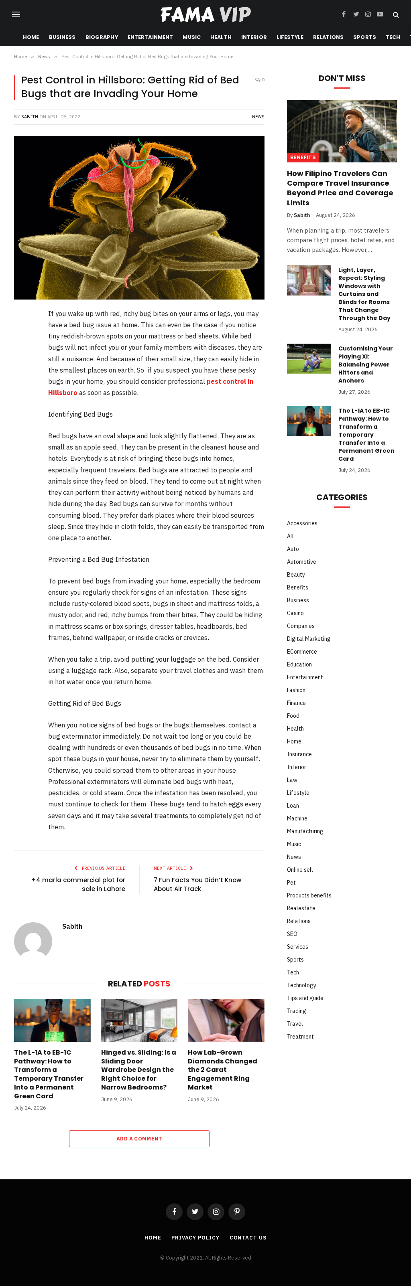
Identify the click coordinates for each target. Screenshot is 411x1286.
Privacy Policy (195, 1237)
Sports (364, 37)
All (290, 536)
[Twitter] (23, 356)
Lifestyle (290, 37)
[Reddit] (23, 398)
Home (31, 37)
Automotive (301, 561)
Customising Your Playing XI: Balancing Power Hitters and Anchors (365, 364)
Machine (297, 818)
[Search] (395, 15)
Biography (101, 37)
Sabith (29, 116)
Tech (393, 37)
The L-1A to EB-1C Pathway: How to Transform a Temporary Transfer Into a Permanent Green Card (48, 1074)
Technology (301, 985)
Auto (293, 549)
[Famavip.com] (205, 15)
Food (293, 715)
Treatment (300, 1036)
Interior (254, 37)
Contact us (248, 1237)
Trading (296, 1011)
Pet (291, 882)
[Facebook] (23, 335)
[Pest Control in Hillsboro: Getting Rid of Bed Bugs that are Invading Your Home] (139, 218)
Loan (293, 805)
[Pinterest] (23, 377)
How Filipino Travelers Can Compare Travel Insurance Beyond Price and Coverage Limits (340, 188)
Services (297, 946)
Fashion (296, 690)
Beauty (296, 574)
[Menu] (16, 15)
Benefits (303, 157)
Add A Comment (139, 1138)
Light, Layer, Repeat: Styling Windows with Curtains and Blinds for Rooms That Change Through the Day (364, 294)
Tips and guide (305, 998)
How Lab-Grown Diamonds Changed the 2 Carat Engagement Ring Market (222, 1070)
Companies (301, 626)
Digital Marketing (309, 638)
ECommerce (302, 651)
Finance (296, 703)
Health (221, 37)
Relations (328, 37)
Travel (295, 1023)
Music (192, 37)
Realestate (301, 908)
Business (62, 37)
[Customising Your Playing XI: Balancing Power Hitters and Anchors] (309, 359)
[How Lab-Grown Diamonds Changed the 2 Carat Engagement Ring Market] (226, 1020)
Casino (295, 613)
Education (299, 664)
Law (292, 780)
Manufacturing (305, 831)
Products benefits (309, 895)
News (258, 116)
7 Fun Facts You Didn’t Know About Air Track (197, 884)
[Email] (23, 440)
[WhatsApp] (23, 419)
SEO (292, 934)
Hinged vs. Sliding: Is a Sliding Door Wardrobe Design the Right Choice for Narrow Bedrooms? (138, 1070)
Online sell (300, 869)
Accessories (302, 523)
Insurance (299, 754)
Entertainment (150, 37)
